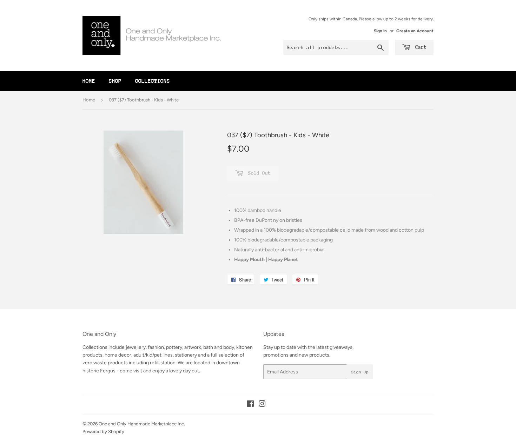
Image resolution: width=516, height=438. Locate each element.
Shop (115, 81)
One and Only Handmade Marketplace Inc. (142, 423)
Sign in (380, 30)
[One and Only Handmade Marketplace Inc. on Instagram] (262, 405)
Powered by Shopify (103, 431)
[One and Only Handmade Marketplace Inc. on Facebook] (250, 405)
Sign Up (360, 372)
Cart (419, 47)
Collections (152, 81)
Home (88, 81)
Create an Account (415, 30)
